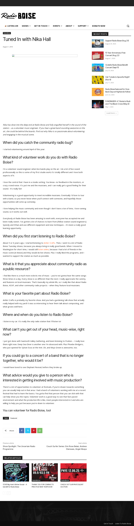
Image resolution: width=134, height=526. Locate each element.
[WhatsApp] (39, 430)
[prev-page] (4, 493)
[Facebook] (21, 430)
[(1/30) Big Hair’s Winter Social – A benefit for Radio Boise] (16, 472)
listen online (43, 249)
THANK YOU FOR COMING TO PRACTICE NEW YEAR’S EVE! (43, 485)
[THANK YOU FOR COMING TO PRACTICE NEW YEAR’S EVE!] (45, 472)
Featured (13, 418)
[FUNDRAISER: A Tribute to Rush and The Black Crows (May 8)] (98, 104)
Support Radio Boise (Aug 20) (117, 40)
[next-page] (8, 493)
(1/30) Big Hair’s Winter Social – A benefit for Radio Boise (15, 485)
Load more (111, 113)
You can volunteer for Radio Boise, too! (27, 410)
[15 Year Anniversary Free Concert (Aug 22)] (98, 55)
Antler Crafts (49, 243)
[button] (128, 26)
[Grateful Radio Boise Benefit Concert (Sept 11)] (98, 68)
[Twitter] (27, 430)
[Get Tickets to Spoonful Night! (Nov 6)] (98, 80)
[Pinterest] (33, 430)
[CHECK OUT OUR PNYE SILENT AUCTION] (73, 472)
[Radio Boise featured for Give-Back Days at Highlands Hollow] (98, 92)
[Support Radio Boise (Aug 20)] (98, 43)
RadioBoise (7, 33)
